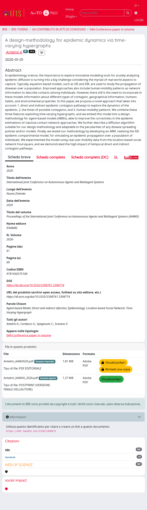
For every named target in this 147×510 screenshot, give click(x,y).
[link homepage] (13, 13)
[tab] (116, 157)
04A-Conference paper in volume (112, 29)
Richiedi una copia (117, 369)
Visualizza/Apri (114, 362)
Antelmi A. (14, 52)
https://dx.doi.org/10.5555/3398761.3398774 (35, 285)
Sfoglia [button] (70, 16)
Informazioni (17, 417)
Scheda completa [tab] (50, 157)
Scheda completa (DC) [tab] (89, 157)
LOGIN (138, 20)
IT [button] (135, 6)
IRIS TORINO (19, 29)
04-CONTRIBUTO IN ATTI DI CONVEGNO (59, 29)
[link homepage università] (44, 13)
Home (69, 9)
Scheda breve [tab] (19, 157)
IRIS (4, 29)
